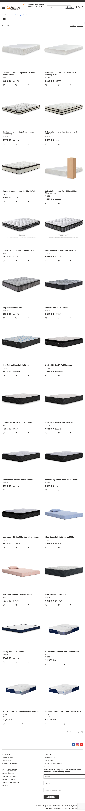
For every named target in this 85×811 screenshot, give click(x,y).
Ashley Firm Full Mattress (13, 652)
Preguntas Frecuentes (10, 776)
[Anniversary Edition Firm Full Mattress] (21, 457)
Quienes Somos (49, 757)
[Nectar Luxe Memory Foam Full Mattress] (63, 629)
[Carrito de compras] (81, 7)
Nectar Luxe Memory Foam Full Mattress (62, 652)
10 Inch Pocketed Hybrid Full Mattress (18, 250)
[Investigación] (34, 85)
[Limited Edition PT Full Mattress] (63, 342)
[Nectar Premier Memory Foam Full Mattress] (21, 688)
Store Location (49, 767)
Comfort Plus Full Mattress (56, 308)
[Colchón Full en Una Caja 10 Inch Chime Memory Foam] (63, 168)
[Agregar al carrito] (21, 85)
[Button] (3, 7)
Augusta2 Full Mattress (12, 308)
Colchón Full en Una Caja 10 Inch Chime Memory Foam (61, 192)
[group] (33, 85)
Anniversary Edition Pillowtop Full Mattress (21, 537)
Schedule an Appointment (53, 764)
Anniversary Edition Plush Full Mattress (61, 480)
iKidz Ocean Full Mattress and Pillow (60, 537)
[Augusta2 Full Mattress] (21, 285)
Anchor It (5, 785)
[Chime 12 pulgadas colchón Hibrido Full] (21, 168)
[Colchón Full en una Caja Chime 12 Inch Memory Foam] (21, 50)
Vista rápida (21, 68)
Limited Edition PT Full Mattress (58, 365)
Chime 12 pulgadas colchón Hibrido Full (19, 191)
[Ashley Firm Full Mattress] (21, 629)
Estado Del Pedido (8, 757)
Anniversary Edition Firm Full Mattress (18, 480)
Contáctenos (48, 760)
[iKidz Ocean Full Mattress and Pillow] (63, 514)
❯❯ (81, 731)
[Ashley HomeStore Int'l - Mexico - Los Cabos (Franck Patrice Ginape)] (14, 7)
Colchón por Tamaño (21, 15)
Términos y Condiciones (53, 808)
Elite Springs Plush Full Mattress (16, 365)
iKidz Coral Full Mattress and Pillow (17, 594)
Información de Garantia (10, 782)
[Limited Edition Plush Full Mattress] (21, 399)
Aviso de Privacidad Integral (73, 808)
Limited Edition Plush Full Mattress (17, 422)
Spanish (69, 7)
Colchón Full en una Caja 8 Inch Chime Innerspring (18, 133)
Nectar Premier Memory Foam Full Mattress (21, 711)
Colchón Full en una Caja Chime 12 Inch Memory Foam (19, 74)
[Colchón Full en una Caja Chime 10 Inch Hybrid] (63, 109)
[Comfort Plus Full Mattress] (63, 285)
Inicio (3, 15)
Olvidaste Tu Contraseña (10, 764)
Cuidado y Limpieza (8, 779)
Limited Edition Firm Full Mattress (59, 422)
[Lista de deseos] (78, 7)
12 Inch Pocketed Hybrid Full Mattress (60, 250)
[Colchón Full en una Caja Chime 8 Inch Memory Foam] (63, 50)
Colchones (10, 15)
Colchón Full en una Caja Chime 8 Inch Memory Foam (60, 74)
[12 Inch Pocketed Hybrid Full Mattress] (63, 227)
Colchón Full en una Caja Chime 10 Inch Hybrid (61, 133)
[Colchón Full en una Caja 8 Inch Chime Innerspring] (21, 109)
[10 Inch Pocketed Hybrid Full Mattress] (21, 227)
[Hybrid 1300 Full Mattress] (63, 571)
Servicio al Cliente (8, 773)
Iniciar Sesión (6, 760)
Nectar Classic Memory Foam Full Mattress (63, 711)
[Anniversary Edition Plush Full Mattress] (63, 457)
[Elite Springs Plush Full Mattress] (21, 342)
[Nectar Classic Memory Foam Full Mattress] (63, 688)
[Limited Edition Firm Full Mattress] (63, 399)
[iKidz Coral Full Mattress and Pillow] (21, 571)
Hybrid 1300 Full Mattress (55, 594)
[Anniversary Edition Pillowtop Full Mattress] (21, 514)
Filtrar (80, 25)
